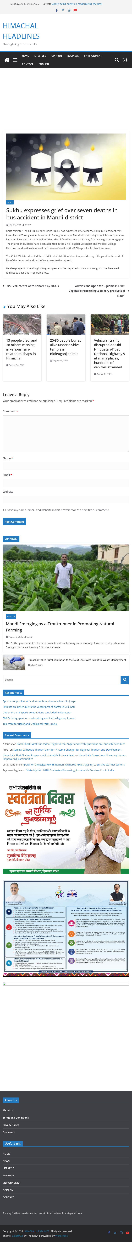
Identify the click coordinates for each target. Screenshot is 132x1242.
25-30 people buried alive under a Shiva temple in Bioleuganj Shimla (65, 347)
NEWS (25, 55)
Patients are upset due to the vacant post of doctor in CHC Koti (39, 706)
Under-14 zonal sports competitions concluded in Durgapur (37, 712)
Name (8, 458)
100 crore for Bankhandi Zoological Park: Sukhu (30, 723)
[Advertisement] (66, 104)
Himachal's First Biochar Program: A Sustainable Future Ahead (38, 755)
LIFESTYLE (40, 55)
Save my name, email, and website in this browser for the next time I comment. (58, 510)
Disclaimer (9, 1132)
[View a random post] (125, 60)
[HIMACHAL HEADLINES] (7, 60)
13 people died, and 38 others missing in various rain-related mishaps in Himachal (21, 349)
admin (28, 224)
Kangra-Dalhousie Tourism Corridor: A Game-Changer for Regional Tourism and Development (67, 749)
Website (8, 492)
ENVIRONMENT (93, 55)
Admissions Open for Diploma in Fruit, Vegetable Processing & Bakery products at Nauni (97, 291)
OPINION (56, 55)
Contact (27, 64)
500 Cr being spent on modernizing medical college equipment (39, 718)
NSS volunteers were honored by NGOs (33, 286)
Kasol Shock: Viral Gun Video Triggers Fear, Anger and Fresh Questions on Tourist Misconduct (71, 744)
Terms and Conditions (16, 1117)
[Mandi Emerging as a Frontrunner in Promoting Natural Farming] (66, 578)
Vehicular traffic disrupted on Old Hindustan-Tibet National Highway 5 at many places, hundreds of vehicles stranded (109, 353)
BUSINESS (73, 55)
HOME (6, 1153)
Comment (10, 411)
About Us (8, 1110)
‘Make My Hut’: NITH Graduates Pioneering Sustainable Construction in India (70, 770)
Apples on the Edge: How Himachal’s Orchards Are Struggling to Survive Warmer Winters (74, 764)
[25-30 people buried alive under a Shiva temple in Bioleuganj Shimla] (66, 317)
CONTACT (8, 1197)
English (44, 64)
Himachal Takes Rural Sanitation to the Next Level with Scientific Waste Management (77, 660)
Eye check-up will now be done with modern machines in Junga (39, 701)
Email (7, 475)
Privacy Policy (11, 1125)
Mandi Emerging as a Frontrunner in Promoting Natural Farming (60, 627)
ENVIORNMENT (11, 1182)
